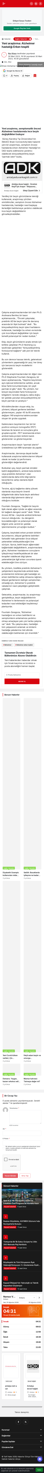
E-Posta (6, 1138)
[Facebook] (18, 1422)
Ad (4, 1129)
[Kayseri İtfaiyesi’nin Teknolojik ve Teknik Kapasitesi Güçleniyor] (22, 1281)
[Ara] (31, 3)
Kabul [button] (39, 1470)
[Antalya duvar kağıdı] (33, 1377)
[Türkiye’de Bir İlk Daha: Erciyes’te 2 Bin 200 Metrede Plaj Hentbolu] (22, 1240)
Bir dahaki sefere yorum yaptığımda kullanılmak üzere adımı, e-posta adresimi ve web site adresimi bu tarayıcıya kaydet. (23, 1148)
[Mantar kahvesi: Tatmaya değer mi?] (32, 1074)
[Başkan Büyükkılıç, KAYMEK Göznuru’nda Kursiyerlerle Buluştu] (22, 1220)
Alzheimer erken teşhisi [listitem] (24, 645)
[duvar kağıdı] (22, 178)
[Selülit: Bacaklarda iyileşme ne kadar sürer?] (32, 788)
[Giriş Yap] (40, 3)
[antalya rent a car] (11, 1376)
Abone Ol (22, 681)
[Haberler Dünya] (15, 3)
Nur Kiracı (12, 53)
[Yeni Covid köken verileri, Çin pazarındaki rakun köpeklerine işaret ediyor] (11, 971)
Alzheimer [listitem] (7, 645)
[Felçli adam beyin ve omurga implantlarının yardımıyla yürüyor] (32, 971)
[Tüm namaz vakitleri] (39, 1297)
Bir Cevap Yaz (10, 1096)
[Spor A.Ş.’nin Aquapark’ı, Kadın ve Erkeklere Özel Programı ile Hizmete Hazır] (22, 1199)
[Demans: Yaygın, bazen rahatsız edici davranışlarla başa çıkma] (11, 1074)
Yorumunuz (14, 1108)
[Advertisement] (22, 103)
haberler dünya (14, 1459)
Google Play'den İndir (22, 28)
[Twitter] (25, 1422)
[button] (36, 3)
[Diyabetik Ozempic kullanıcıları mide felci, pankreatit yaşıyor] (11, 788)
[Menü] (4, 3)
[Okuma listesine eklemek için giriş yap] (35, 75)
